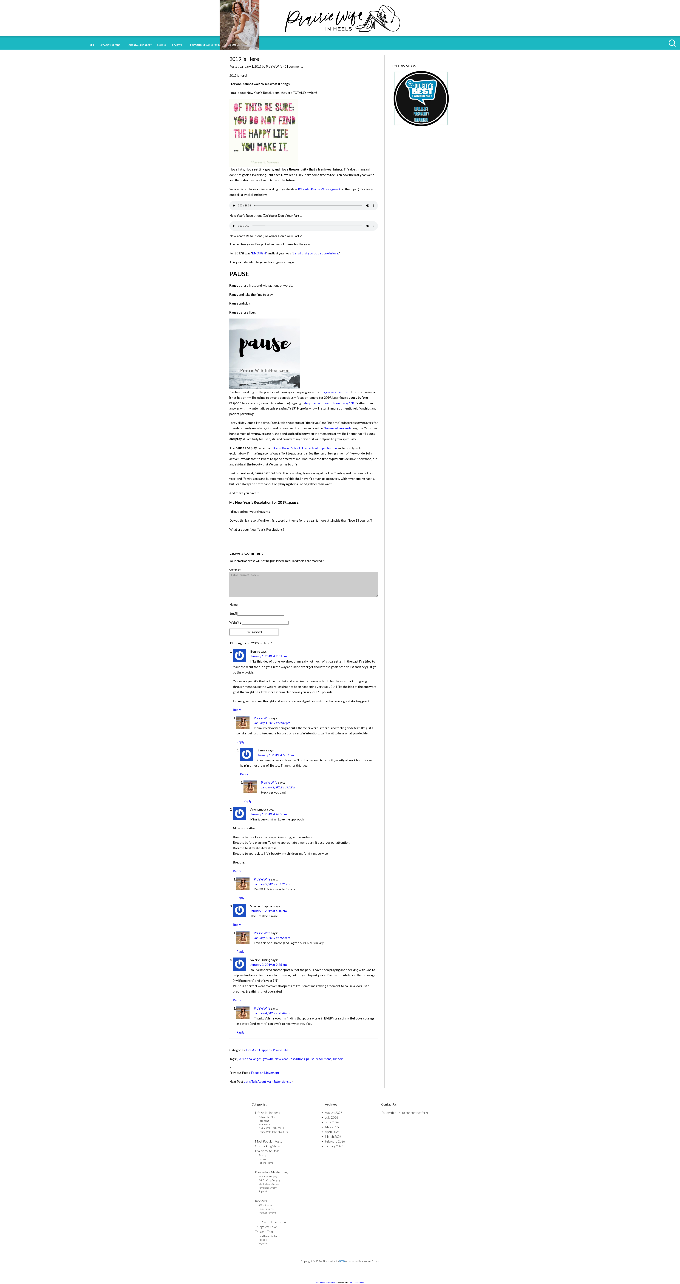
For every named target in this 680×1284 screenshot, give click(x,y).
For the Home (266, 1162)
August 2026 (333, 1113)
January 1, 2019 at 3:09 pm (272, 723)
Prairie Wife (262, 718)
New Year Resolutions (289, 1059)
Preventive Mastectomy (205, 45)
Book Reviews (266, 1208)
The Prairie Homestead (271, 1222)
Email (233, 613)
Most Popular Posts (268, 1141)
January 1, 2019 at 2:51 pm (268, 656)
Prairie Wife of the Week (272, 1128)
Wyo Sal (263, 1243)
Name (233, 604)
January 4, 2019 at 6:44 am (272, 1013)
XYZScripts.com (357, 1282)
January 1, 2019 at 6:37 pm (275, 755)
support (338, 1059)
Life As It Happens (259, 1050)
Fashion (263, 1158)
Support (263, 1191)
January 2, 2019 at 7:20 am (272, 938)
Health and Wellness (269, 1235)
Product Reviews (267, 1212)
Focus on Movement (265, 1073)
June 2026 (332, 1122)
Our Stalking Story (267, 1146)
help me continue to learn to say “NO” (331, 403)
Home (91, 45)
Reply (237, 710)
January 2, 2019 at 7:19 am (279, 787)
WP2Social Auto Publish (326, 1282)
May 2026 (332, 1127)
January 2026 (334, 1146)
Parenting (264, 1120)
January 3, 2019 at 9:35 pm (268, 965)
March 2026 (333, 1136)
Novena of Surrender (338, 428)
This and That (264, 1232)
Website (235, 622)
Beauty (262, 1155)
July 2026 (331, 1117)
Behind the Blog (267, 1116)
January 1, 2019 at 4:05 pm (268, 814)
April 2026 (332, 1132)
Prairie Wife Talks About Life (273, 1131)
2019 (242, 1059)
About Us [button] (234, 45)
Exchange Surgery (268, 1176)
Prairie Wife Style (267, 1151)
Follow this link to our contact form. (405, 1113)
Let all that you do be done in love (315, 253)
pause (310, 1059)
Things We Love (266, 1227)
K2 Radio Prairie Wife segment (319, 189)
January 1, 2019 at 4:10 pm (268, 911)
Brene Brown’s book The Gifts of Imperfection (305, 448)
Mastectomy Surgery (270, 1183)
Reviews (261, 1201)
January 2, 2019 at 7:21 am (272, 884)
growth (268, 1059)
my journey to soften (335, 392)
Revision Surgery (268, 1187)
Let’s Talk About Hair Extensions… (267, 1081)
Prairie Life (280, 1050)
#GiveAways (265, 1205)
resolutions (323, 1059)
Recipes (162, 45)
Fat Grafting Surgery (269, 1180)
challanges (254, 1059)
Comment (235, 569)
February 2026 (335, 1141)
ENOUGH (259, 253)
